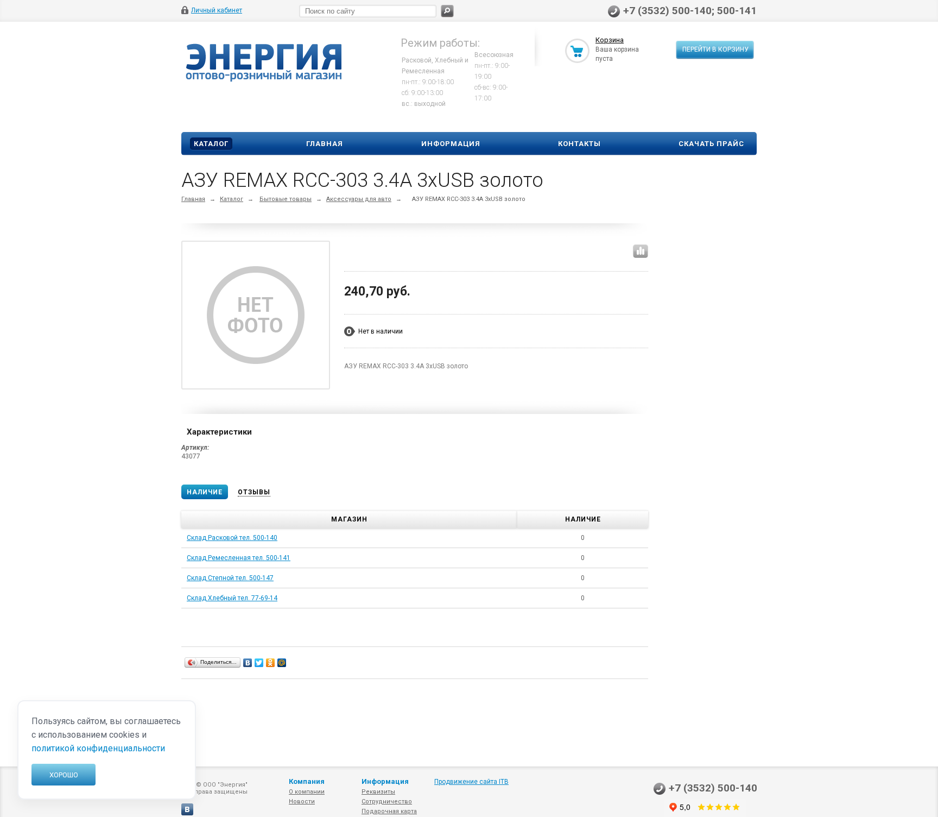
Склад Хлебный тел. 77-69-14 (232, 598)
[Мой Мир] (282, 663)
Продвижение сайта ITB (471, 781)
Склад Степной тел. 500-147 (230, 578)
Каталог (211, 144)
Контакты (579, 144)
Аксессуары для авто (358, 199)
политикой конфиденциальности (98, 748)
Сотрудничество (387, 801)
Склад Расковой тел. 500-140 (232, 538)
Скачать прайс (711, 144)
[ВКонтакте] (247, 663)
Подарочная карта (389, 811)
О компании (307, 791)
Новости (302, 801)
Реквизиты (378, 791)
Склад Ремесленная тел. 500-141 (238, 558)
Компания (307, 781)
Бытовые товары (285, 199)
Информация (450, 144)
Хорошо (63, 775)
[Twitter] (259, 663)
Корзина (609, 40)
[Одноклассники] (270, 663)
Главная (324, 144)
